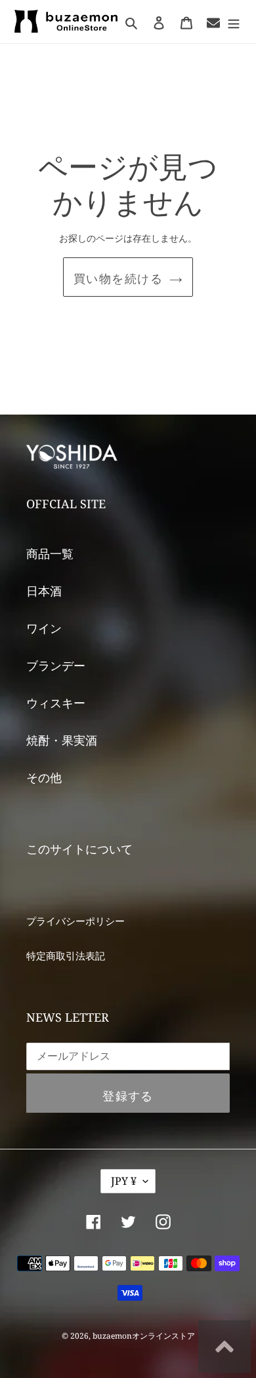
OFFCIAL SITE (66, 504)
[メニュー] (233, 22)
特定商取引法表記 (65, 955)
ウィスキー (55, 703)
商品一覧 (50, 553)
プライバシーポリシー (75, 920)
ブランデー (55, 665)
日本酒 (44, 591)
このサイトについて (79, 849)
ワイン (44, 628)
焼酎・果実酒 (61, 740)
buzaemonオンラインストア (144, 1335)
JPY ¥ (124, 1181)
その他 (44, 777)
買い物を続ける (118, 278)
